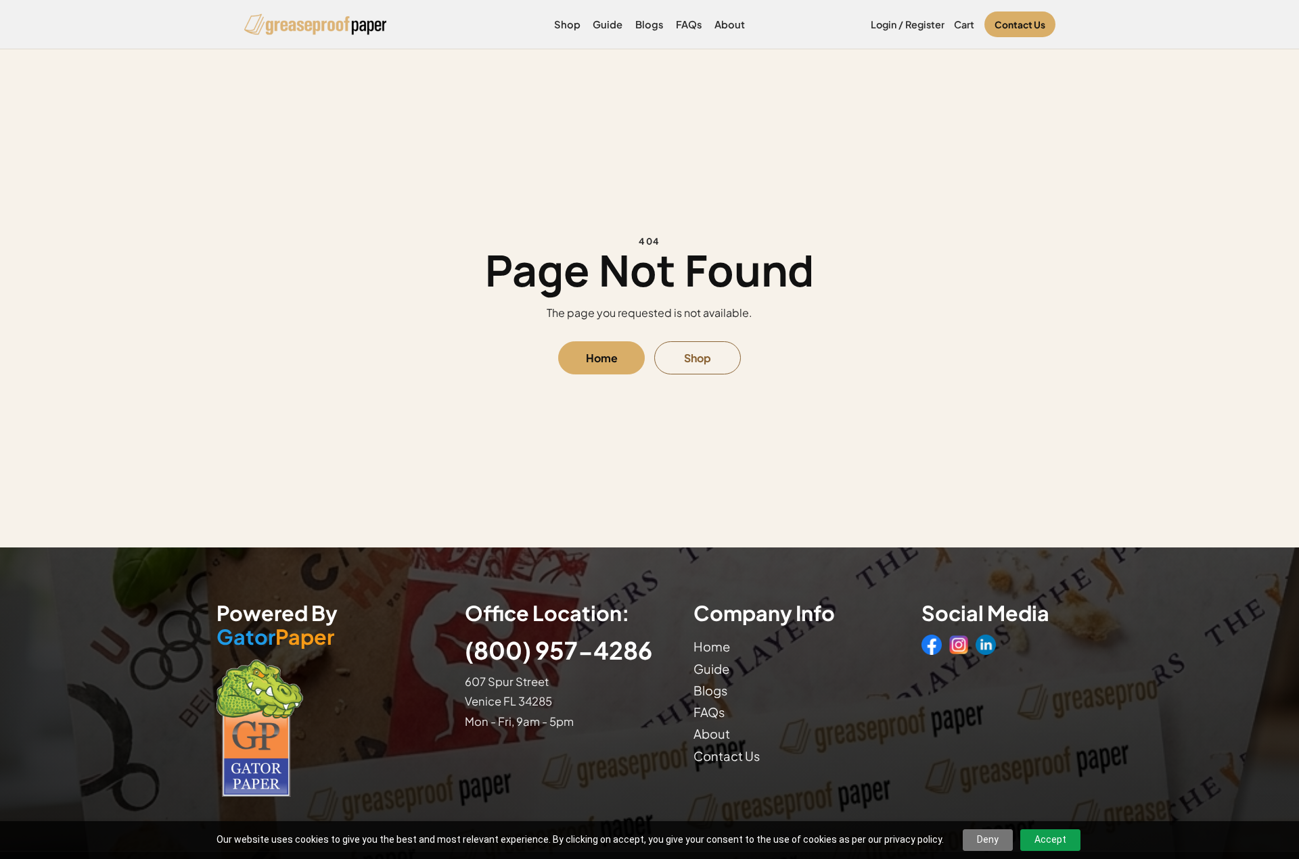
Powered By (277, 625)
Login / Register (907, 24)
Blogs (649, 24)
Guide (607, 24)
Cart (964, 24)
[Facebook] (931, 645)
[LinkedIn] (986, 645)
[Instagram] (959, 645)
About (729, 24)
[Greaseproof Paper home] (316, 24)
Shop (567, 24)
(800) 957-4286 (558, 650)
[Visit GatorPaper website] (327, 727)
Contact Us (1020, 24)
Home (602, 358)
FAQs (689, 24)
